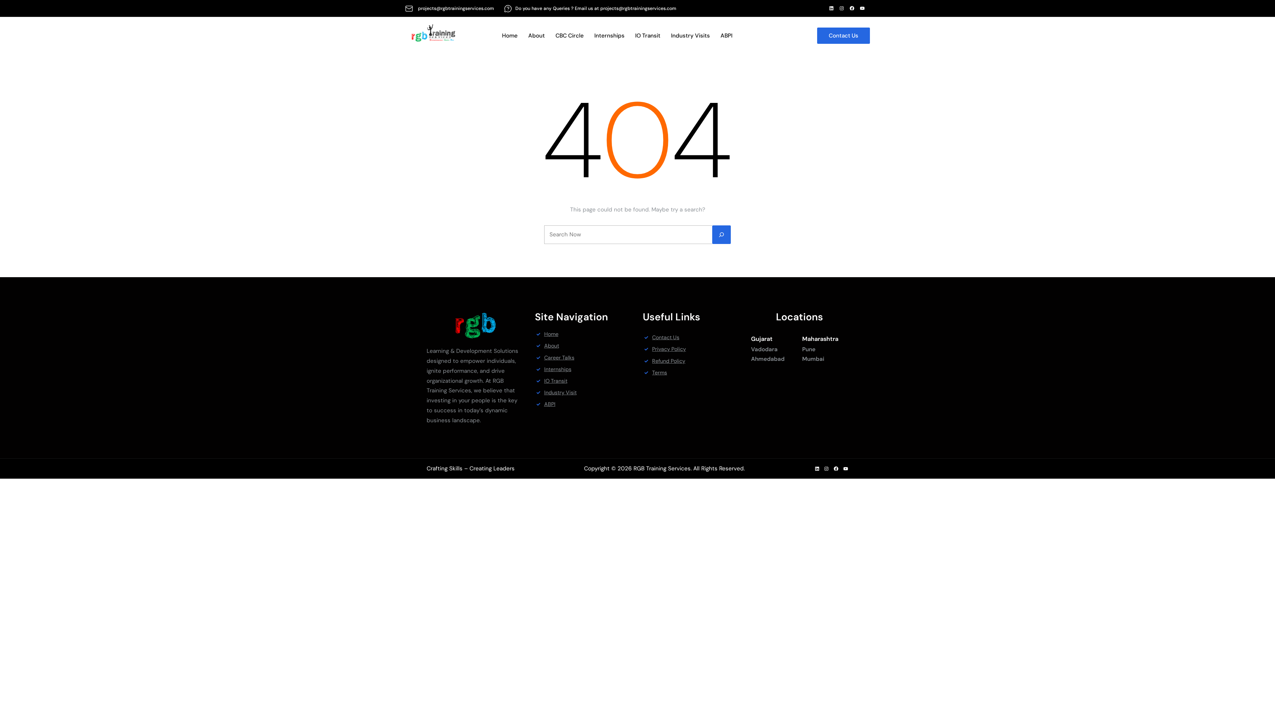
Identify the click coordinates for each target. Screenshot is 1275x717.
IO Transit (555, 380)
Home (551, 334)
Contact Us (843, 35)
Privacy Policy (669, 349)
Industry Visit (560, 392)
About (551, 345)
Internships (557, 369)
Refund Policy (668, 361)
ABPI (549, 404)
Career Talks (559, 357)
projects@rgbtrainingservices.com (456, 8)
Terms (659, 372)
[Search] (721, 234)
